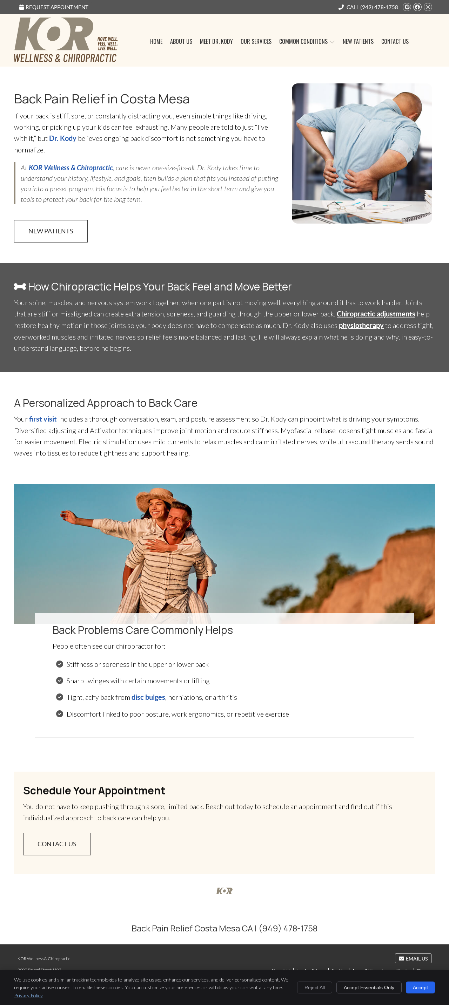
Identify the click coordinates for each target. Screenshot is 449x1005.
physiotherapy (361, 325)
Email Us (417, 959)
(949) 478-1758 (379, 7)
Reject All (314, 987)
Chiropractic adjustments (376, 314)
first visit (43, 419)
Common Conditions (303, 41)
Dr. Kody (62, 138)
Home (156, 41)
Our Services (256, 41)
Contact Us (395, 41)
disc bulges (148, 697)
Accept (420, 987)
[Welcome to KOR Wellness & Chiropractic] (66, 59)
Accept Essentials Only (369, 987)
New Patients (358, 41)
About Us (181, 41)
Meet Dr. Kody (216, 41)
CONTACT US (57, 844)
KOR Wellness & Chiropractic (70, 167)
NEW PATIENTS (50, 231)
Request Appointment (57, 7)
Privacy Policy (28, 995)
